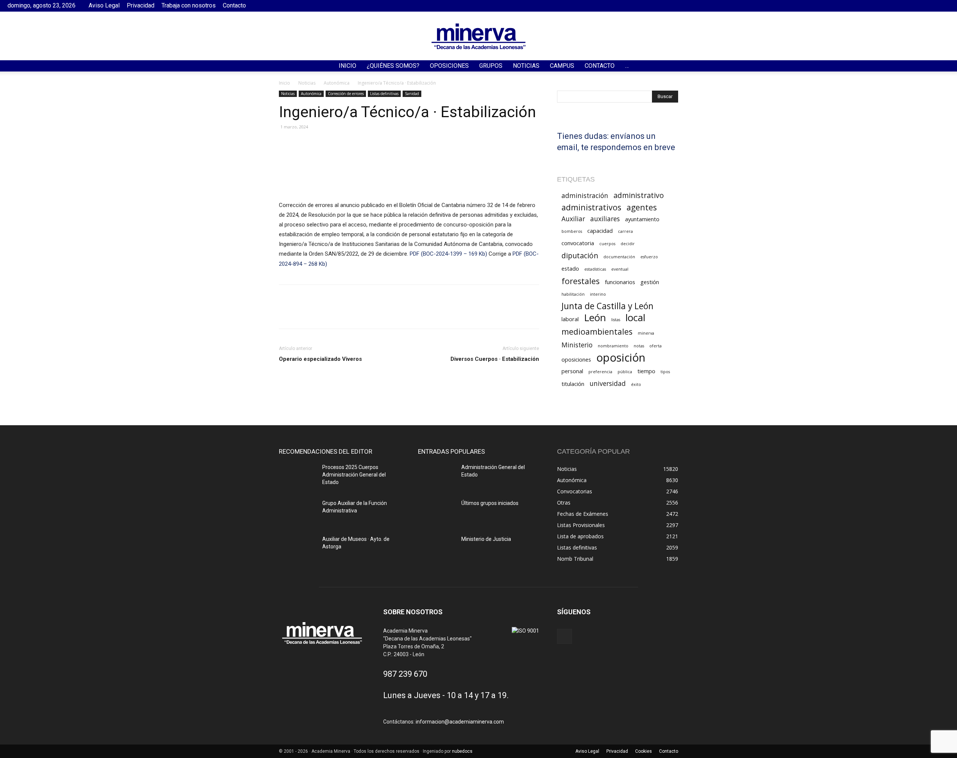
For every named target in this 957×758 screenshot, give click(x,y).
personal (572, 371)
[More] (373, 313)
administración (584, 196)
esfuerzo (649, 256)
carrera (625, 231)
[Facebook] (944, 5)
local (635, 318)
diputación (579, 255)
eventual (619, 269)
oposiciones (576, 359)
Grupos (490, 65)
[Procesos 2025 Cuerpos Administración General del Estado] (297, 476)
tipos (665, 371)
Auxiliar (573, 219)
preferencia (600, 371)
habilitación (573, 294)
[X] (303, 313)
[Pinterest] (320, 313)
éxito (636, 384)
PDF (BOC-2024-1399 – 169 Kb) (449, 253)
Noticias (526, 65)
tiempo (646, 371)
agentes (642, 207)
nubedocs (462, 751)
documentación (619, 256)
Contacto (234, 5)
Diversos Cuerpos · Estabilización (494, 359)
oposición (620, 358)
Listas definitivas (384, 93)
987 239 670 (405, 674)
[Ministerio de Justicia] (436, 548)
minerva (646, 333)
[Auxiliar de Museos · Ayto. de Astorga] (297, 548)
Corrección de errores (346, 93)
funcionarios (620, 282)
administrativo (638, 195)
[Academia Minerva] (478, 36)
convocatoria (577, 243)
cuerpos (607, 243)
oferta (655, 345)
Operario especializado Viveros (320, 359)
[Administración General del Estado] (436, 476)
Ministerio (577, 345)
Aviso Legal (104, 5)
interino (598, 294)
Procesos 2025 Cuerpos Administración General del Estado (354, 474)
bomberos (571, 231)
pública (625, 371)
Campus (562, 65)
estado (570, 268)
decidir (628, 243)
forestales (580, 281)
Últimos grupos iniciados (489, 503)
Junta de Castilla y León (607, 306)
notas (639, 345)
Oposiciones (449, 65)
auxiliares (605, 219)
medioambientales (597, 331)
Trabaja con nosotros (188, 5)
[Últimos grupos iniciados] (436, 512)
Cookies (643, 751)
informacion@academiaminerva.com (460, 722)
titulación (572, 383)
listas (615, 319)
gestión (649, 282)
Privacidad (140, 5)
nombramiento (613, 345)
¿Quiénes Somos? (393, 65)
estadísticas (595, 269)
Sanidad (412, 93)
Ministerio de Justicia (486, 539)
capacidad (600, 230)
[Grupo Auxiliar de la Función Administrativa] (297, 512)
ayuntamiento (642, 219)
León (595, 318)
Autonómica (337, 83)
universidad (608, 383)
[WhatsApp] (337, 313)
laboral (570, 319)
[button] (948, 66)
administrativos (591, 207)
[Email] (355, 313)
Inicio (347, 65)
